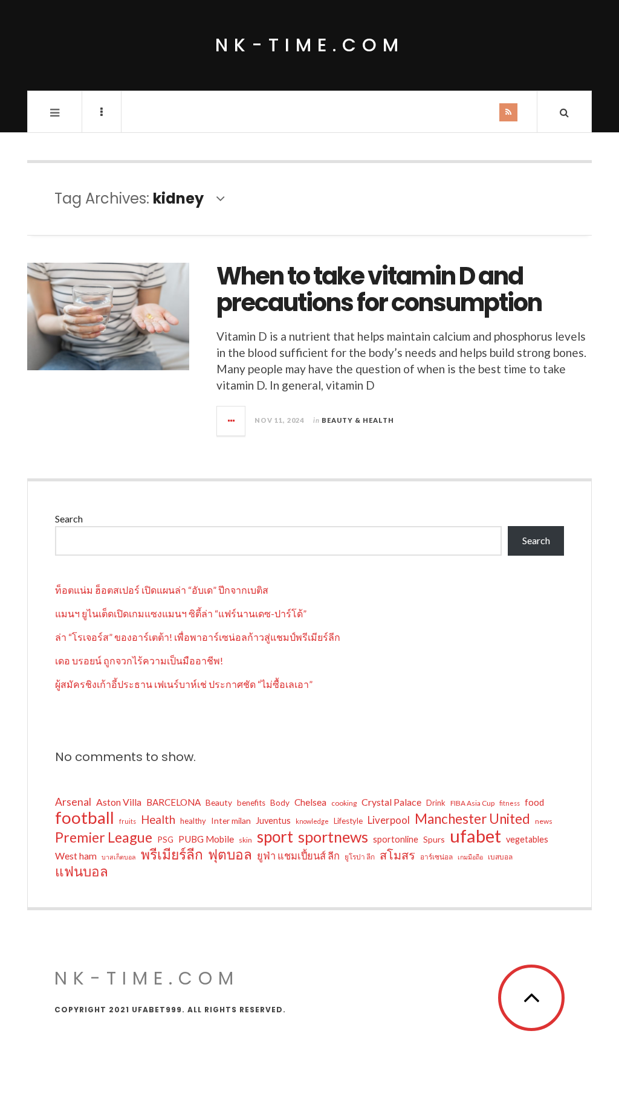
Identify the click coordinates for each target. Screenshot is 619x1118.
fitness (509, 803)
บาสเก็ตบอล (119, 857)
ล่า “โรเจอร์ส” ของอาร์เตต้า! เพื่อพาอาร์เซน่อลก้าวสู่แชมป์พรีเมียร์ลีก (197, 637)
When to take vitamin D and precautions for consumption (379, 289)
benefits (251, 803)
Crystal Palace (391, 802)
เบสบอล (500, 856)
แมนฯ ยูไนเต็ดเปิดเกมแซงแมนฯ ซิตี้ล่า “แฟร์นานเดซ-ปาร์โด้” (180, 613)
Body (280, 802)
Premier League (103, 837)
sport (275, 836)
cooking (344, 803)
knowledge (312, 821)
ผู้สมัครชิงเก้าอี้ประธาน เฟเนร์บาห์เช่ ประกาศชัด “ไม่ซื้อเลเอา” (184, 684)
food (534, 802)
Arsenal (73, 801)
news (544, 821)
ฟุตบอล (230, 854)
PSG (165, 839)
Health (158, 819)
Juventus (273, 820)
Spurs (434, 839)
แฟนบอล (81, 871)
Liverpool (389, 820)
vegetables (527, 839)
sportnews (333, 836)
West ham (76, 855)
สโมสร (397, 854)
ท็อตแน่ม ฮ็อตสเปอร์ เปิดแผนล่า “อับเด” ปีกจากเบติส (161, 590)
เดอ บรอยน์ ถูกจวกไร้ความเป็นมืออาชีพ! (139, 660)
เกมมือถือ (470, 857)
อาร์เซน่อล (436, 856)
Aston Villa (118, 802)
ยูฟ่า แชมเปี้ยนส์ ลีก (298, 856)
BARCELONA (173, 802)
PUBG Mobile (206, 839)
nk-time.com (309, 45)
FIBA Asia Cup (472, 803)
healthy (193, 821)
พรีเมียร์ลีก (172, 854)
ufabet (475, 836)
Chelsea (310, 802)
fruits (127, 821)
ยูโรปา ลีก (360, 856)
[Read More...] (231, 420)
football (84, 818)
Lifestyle (348, 821)
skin (245, 839)
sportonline (395, 839)
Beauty (219, 802)
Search (69, 518)
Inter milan (231, 820)
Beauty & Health (358, 420)
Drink (436, 803)
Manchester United (472, 819)
